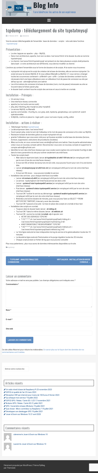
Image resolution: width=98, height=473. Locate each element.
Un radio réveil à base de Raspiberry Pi (21, 390)
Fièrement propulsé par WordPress (18, 465)
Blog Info (46, 5)
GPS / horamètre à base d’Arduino (19, 406)
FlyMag (42, 465)
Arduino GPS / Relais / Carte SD (18, 403)
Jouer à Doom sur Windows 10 (18, 414)
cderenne (25, 36)
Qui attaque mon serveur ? (16, 398)
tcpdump (11, 247)
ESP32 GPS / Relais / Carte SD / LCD (20, 401)
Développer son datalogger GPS (18, 411)
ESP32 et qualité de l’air (15, 392)
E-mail (9, 319)
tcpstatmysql (12, 44)
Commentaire (12, 284)
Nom (8, 310)
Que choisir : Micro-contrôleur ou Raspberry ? (24, 409)
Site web (9, 329)
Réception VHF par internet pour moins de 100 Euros (27, 395)
